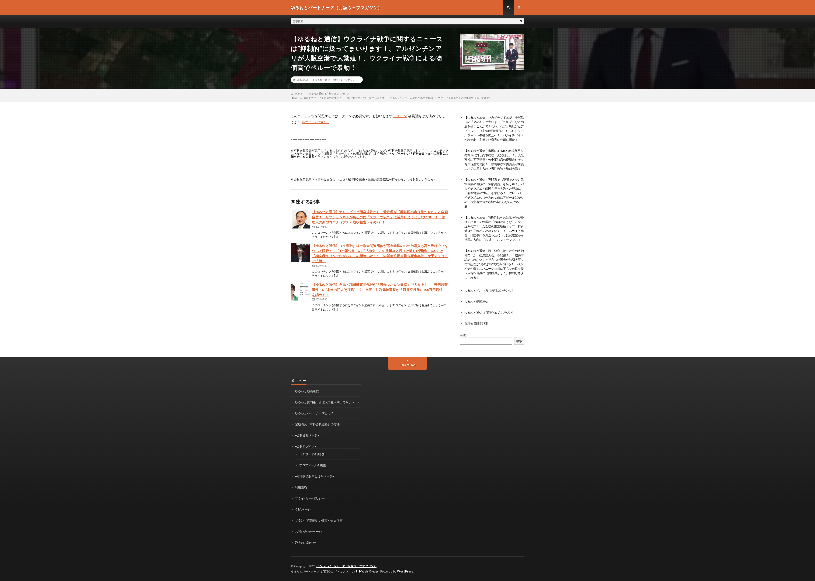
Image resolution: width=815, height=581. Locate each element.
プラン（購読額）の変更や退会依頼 (319, 520)
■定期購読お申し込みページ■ (314, 476)
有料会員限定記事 (476, 323)
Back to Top (408, 365)
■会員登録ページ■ (307, 435)
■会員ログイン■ (305, 446)
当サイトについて (315, 122)
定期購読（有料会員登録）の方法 (317, 424)
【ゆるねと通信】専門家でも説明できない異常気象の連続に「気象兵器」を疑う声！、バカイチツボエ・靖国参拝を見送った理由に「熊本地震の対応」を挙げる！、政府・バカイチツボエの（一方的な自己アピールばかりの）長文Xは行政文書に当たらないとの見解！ (494, 193)
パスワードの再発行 (312, 454)
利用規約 (301, 487)
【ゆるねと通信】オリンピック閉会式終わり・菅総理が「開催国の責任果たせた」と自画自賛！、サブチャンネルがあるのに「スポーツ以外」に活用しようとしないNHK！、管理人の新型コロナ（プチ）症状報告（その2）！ (380, 217)
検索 (463, 335)
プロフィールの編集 (312, 465)
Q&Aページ (303, 509)
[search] (521, 21)
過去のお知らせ (305, 542)
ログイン (400, 116)
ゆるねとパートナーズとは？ (314, 413)
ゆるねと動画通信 (476, 301)
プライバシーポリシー (310, 498)
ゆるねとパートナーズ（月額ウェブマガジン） (346, 566)
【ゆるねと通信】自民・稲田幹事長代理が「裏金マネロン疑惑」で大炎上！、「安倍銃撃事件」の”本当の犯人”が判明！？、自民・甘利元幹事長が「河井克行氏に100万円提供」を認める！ (380, 289)
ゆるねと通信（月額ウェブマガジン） (336, 79)
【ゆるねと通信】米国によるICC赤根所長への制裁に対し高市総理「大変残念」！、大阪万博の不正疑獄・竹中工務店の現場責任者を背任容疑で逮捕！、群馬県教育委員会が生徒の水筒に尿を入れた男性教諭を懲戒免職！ (494, 159)
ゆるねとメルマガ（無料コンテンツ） (489, 290)
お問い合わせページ (308, 531)
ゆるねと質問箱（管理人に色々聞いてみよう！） (327, 402)
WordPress (405, 571)
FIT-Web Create (367, 571)
